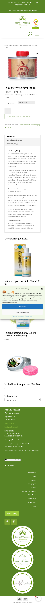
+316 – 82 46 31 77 (10, 423)
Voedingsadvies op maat (24, 10)
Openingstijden (31, 484)
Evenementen (32, 472)
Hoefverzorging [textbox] (21, 400)
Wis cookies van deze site (12, 460)
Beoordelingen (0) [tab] (12, 144)
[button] (42, 289)
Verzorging (12, 45)
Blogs (13, 10)
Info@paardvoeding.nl (11, 427)
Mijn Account (32, 502)
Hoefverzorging (20, 45)
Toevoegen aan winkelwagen (19, 116)
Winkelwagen (32, 499)
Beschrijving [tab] (11, 136)
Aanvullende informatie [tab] (14, 140)
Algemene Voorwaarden (18, 316)
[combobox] (22, 399)
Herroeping (12, 513)
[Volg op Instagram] (14, 522)
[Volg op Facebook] (7, 522)
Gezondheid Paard (24, 125)
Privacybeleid (28, 316)
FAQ (34, 506)
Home (6, 45)
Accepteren (22, 307)
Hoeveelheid (11, 104)
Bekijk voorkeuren (22, 312)
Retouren (33, 487)
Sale (9, 10)
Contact (34, 10)
